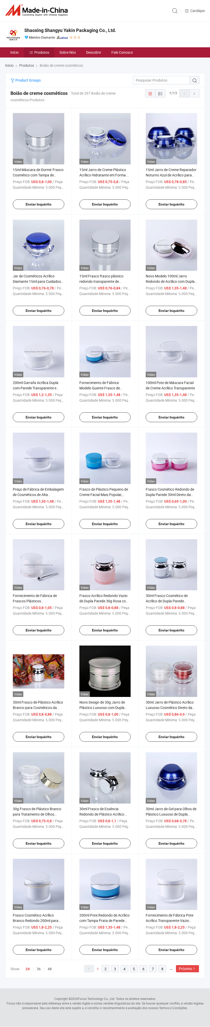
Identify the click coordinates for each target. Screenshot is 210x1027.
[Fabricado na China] (37, 10)
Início (14, 52)
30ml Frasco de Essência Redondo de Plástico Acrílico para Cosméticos (101, 814)
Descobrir (93, 52)
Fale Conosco (122, 52)
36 (39, 968)
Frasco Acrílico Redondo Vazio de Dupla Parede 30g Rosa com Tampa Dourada (104, 601)
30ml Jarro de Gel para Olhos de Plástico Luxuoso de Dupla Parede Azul (171, 814)
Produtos (41, 52)
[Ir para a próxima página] (194, 93)
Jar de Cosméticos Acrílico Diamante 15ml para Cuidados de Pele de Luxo (37, 281)
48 (50, 968)
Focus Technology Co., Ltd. (96, 999)
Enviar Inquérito (38, 204)
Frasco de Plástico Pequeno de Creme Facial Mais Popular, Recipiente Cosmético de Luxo (103, 494)
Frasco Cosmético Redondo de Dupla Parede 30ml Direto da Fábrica (170, 494)
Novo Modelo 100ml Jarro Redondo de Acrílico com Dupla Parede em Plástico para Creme (170, 281)
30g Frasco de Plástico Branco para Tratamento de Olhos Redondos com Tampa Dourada (38, 814)
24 (28, 969)
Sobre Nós (67, 52)
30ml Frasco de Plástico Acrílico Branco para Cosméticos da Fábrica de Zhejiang (38, 707)
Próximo (185, 968)
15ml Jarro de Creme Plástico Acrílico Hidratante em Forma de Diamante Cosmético (104, 175)
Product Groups (28, 80)
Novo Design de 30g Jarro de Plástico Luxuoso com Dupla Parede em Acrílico (102, 707)
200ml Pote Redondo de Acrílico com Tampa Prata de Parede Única (104, 920)
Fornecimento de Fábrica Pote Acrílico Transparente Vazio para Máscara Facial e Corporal (170, 920)
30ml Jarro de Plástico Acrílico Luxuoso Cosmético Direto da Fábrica (170, 707)
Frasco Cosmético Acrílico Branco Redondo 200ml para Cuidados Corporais (35, 920)
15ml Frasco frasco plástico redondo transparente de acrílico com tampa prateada (102, 281)
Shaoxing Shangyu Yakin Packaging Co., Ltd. (70, 30)
